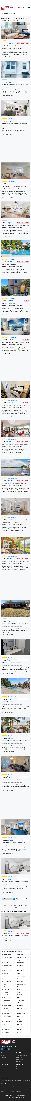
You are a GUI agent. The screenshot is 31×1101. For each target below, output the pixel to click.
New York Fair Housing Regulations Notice (11, 1086)
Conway (6, 1008)
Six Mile (19, 992)
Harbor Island (21, 1013)
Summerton (20, 1011)
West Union (7, 1011)
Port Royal (20, 981)
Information (4, 1064)
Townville (6, 989)
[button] (7, 946)
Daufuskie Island (21, 984)
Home (2, 1055)
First (11, 898)
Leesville (19, 1021)
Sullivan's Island (8, 1027)
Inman (19, 1029)
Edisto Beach (20, 970)
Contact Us (19, 1073)
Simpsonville (7, 1016)
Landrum (6, 1013)
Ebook (17, 1069)
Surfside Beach (21, 957)
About (2, 1069)
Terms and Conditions (21, 1055)
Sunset (6, 1024)
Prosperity (6, 992)
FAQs (2, 1071)
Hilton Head (7, 960)
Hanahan (6, 1003)
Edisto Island (20, 968)
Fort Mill (19, 1024)
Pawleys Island (8, 957)
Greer (5, 984)
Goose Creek (7, 1021)
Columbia (20, 965)
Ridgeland (20, 1016)
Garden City (7, 970)
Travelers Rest (21, 987)
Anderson (6, 979)
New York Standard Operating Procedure (11, 1091)
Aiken (18, 973)
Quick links (19, 1064)
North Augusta (21, 976)
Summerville (7, 981)
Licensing (18, 1061)
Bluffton (6, 973)
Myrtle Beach (7, 1005)
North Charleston (8, 965)
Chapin (6, 987)
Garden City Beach (9, 968)
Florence (19, 989)
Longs (19, 1019)
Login (17, 1067)
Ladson (19, 1027)
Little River (6, 976)
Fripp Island (20, 962)
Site (2, 1053)
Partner (3, 1059)
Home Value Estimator (21, 1075)
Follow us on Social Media (8, 1046)
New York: (4, 1083)
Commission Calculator (6, 1073)
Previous (6, 898)
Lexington (20, 1005)
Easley (19, 997)
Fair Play (19, 1008)
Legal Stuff (19, 1053)
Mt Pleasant (7, 997)
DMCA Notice (19, 1059)
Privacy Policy (19, 1057)
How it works (4, 1075)
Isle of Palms (7, 954)
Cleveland (6, 1032)
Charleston (20, 954)
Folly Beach (20, 960)
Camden (6, 1019)
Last (22, 898)
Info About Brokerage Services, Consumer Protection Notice (15, 1080)
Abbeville (6, 1029)
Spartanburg (20, 979)
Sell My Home (4, 1057)
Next (26, 898)
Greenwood (7, 1000)
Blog (2, 1067)
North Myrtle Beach (22, 995)
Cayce (19, 1032)
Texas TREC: (4, 1078)
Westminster (20, 1000)
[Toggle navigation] (29, 8)
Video (17, 1071)
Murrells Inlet (7, 962)
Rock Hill (6, 995)
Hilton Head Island (22, 1003)
